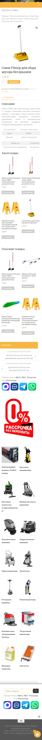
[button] (37, 28)
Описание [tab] (9, 97)
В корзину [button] (8, 192)
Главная (5, 16)
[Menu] (39, 5)
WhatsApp (11, 380)
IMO (24, 377)
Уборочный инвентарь (19, 16)
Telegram (31, 377)
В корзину (14, 82)
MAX (18, 377)
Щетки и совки (10, 10)
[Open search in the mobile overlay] (21, 691)
